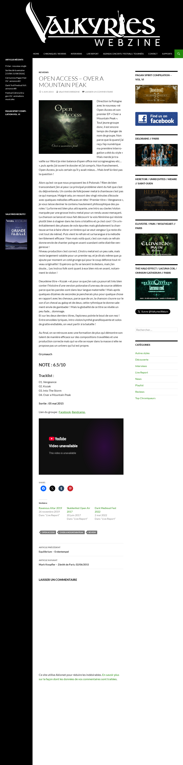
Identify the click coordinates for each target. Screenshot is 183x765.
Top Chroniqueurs (145, 398)
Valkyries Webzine (69, 91)
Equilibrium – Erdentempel (54, 549)
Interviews (76, 54)
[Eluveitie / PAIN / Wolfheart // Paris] (156, 244)
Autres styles (142, 353)
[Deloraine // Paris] (156, 154)
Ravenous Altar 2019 (50, 508)
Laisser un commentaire (99, 91)
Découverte (141, 359)
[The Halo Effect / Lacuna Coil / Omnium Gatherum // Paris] (156, 288)
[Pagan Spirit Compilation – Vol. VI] (156, 93)
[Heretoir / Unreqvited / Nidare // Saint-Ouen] (156, 199)
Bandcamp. (78, 412)
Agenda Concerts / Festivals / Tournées (123, 54)
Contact (152, 54)
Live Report (92, 54)
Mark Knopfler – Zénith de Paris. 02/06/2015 (64, 562)
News (138, 378)
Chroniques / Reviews (55, 54)
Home (36, 54)
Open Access (48, 532)
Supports (167, 54)
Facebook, (65, 412)
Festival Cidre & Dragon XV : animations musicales (14, 96)
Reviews (44, 72)
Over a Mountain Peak (71, 532)
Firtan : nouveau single (15, 66)
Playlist (139, 385)
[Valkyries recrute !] (16, 234)
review (92, 532)
